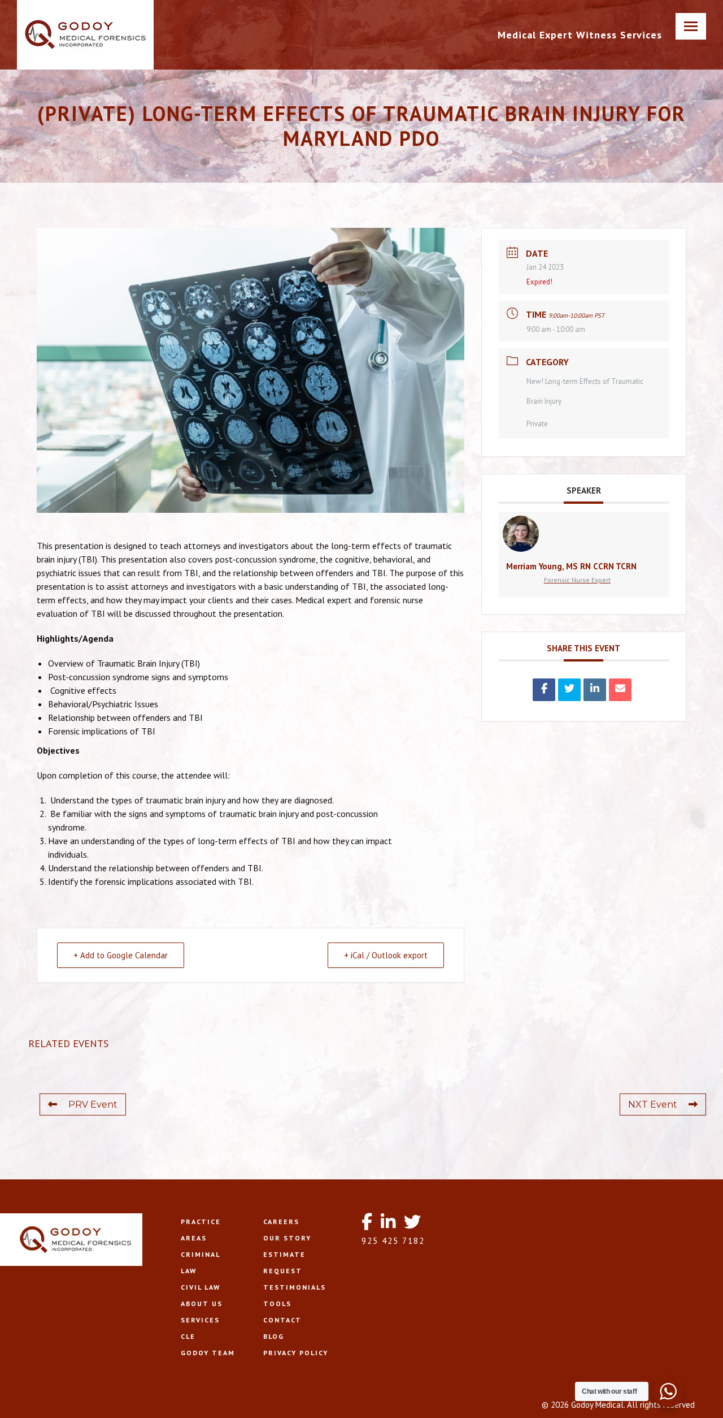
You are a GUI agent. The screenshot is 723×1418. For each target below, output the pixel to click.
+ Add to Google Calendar (120, 955)
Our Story (287, 1238)
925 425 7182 (393, 1240)
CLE (188, 1336)
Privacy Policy (295, 1352)
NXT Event (652, 1104)
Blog (273, 1336)
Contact (282, 1320)
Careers (281, 1221)
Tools (277, 1303)
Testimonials (294, 1287)
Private (537, 424)
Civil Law (200, 1287)
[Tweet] (569, 689)
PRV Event (92, 1104)
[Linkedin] (594, 689)
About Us (202, 1303)
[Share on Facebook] (544, 689)
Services (200, 1320)
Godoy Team (208, 1352)
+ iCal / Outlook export (386, 955)
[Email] (620, 689)
